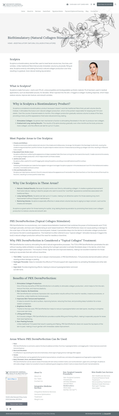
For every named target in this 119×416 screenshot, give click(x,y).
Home (10, 43)
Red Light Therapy (98, 386)
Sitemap (52, 413)
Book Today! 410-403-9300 (105, 4)
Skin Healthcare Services (101, 376)
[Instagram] (91, 4)
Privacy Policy (46, 413)
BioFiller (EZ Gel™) (70, 390)
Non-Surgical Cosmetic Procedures (71, 379)
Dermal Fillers (68, 384)
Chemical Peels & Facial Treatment (100, 379)
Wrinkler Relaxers (69, 382)
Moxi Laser (67, 388)
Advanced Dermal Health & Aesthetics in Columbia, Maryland (25, 413)
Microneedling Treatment (101, 382)
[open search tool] (115, 4)
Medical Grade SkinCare (100, 384)
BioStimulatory (68, 386)
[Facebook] (94, 4)
